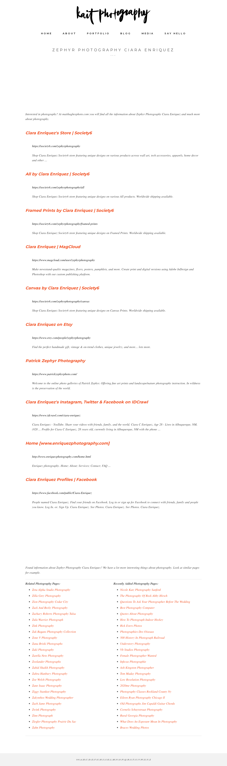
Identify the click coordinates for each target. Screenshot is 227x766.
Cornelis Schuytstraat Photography (141, 709)
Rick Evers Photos (131, 626)
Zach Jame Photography (46, 703)
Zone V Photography (44, 638)
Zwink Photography (44, 709)
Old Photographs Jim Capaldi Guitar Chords (147, 703)
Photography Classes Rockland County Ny (145, 691)
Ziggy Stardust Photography (49, 691)
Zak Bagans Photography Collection (54, 632)
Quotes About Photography (136, 614)
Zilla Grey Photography (46, 596)
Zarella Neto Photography (47, 655)
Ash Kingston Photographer (137, 667)
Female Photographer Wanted (138, 655)
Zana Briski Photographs (47, 644)
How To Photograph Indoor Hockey (141, 620)
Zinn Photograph (42, 715)
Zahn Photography (43, 727)
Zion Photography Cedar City (50, 602)
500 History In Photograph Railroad (142, 638)
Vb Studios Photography (135, 650)
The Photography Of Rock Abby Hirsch (143, 596)
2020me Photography (133, 685)
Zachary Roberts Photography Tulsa (54, 614)
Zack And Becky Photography (50, 608)
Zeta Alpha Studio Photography (51, 590)
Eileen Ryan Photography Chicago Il (142, 697)
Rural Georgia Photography (137, 715)
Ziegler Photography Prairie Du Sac (54, 721)
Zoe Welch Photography (46, 679)
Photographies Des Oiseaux (137, 632)
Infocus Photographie (133, 661)
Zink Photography (43, 626)
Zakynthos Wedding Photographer (52, 697)
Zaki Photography (43, 650)
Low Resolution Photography (137, 679)
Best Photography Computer (137, 608)
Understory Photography (135, 644)
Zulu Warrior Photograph (47, 620)
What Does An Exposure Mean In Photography (148, 721)
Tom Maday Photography (135, 673)
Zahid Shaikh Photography (48, 667)
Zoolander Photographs (46, 661)
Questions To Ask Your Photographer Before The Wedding (155, 602)
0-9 (77, 759)
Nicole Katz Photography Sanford (140, 590)
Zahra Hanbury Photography (49, 673)
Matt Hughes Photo (113, 15)
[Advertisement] (113, 88)
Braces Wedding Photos (134, 727)
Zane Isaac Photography (47, 685)
